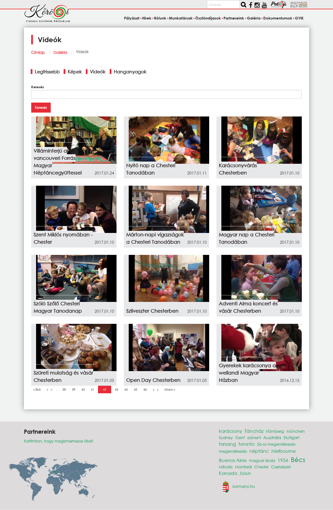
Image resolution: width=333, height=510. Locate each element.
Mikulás (226, 466)
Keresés (37, 87)
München (295, 431)
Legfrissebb (47, 71)
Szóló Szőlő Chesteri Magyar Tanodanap (58, 307)
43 (118, 389)
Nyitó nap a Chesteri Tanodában (150, 169)
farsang (227, 444)
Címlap (38, 52)
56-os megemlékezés (276, 444)
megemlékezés (233, 451)
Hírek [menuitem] (146, 18)
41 (94, 389)
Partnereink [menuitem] (234, 18)
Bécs (298, 459)
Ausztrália (272, 437)
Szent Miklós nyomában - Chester (63, 238)
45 (137, 389)
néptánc (259, 451)
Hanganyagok (130, 71)
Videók (98, 71)
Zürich (245, 473)
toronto (246, 444)
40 (84, 389)
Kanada (228, 473)
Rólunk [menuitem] (160, 18)
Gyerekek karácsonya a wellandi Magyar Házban (247, 373)
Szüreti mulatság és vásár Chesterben (63, 376)
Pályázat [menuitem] (131, 18)
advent (254, 437)
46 (146, 389)
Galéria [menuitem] (253, 18)
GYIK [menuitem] (299, 18)
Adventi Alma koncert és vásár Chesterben (248, 307)
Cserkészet (281, 466)
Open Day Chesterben (153, 380)
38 (65, 389)
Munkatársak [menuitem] (181, 18)
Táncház (254, 431)
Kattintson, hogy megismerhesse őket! (58, 440)
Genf (240, 437)
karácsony (230, 431)
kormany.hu (244, 486)
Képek (75, 71)
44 (127, 389)
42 (106, 389)
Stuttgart (291, 437)
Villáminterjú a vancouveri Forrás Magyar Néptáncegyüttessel (58, 161)
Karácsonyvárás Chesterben (238, 169)
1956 (283, 460)
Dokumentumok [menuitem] (277, 18)
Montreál (243, 466)
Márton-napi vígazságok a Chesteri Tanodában (155, 238)
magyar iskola (262, 460)
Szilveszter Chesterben (152, 311)
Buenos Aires (233, 460)
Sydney (226, 437)
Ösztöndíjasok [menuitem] (208, 18)
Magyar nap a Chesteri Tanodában (246, 238)
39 (75, 389)
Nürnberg (275, 431)
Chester (261, 466)
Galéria (60, 52)
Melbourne (283, 451)
